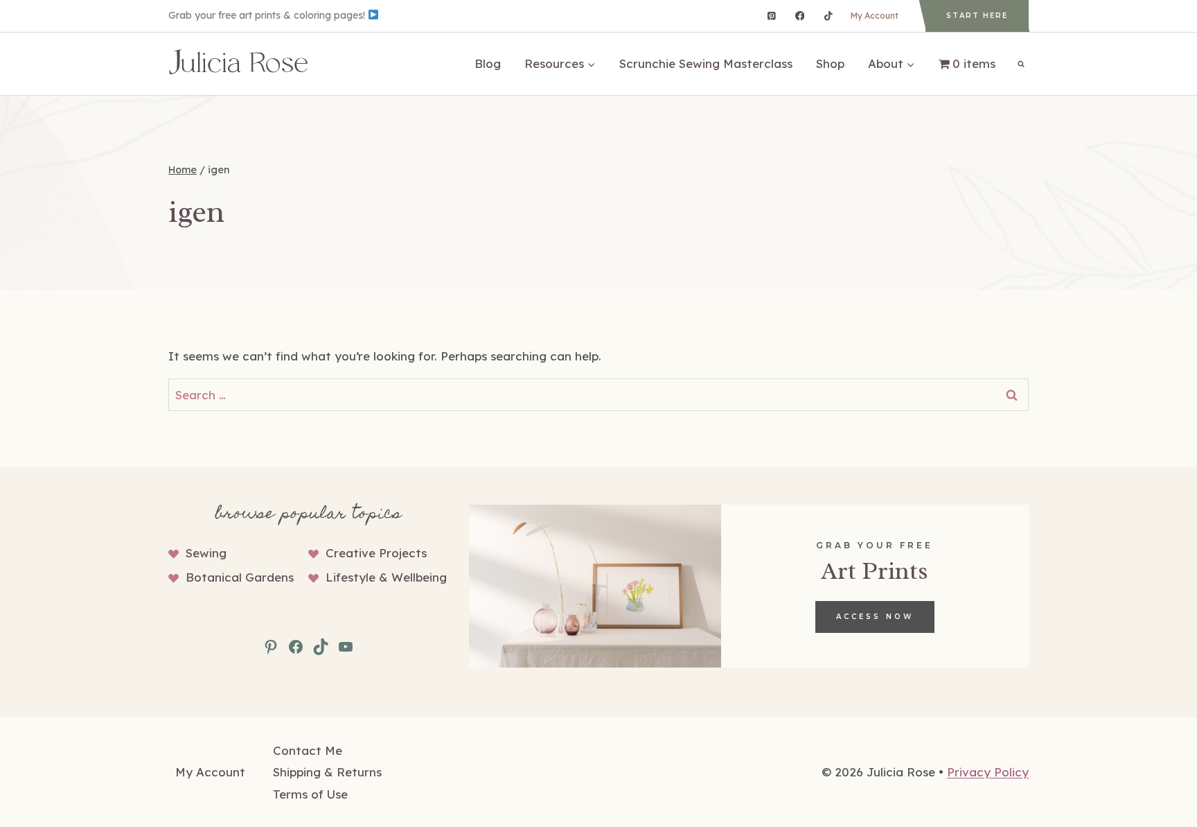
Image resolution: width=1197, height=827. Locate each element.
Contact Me (307, 750)
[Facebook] (799, 15)
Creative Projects (376, 553)
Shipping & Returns (327, 772)
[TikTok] (828, 15)
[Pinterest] (771, 15)
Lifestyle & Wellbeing (386, 577)
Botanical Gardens (240, 577)
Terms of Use (310, 794)
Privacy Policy (988, 772)
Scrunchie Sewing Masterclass (705, 63)
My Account (874, 15)
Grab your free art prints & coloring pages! (268, 15)
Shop (830, 63)
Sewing (206, 553)
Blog (488, 63)
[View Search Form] (1021, 64)
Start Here (977, 15)
